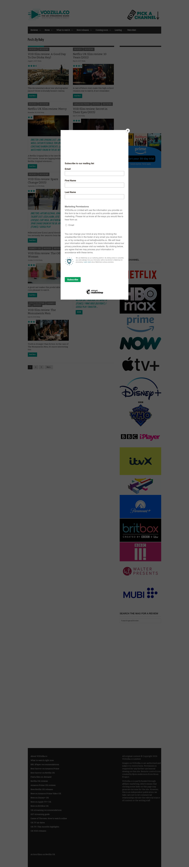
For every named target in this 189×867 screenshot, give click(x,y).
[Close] (128, 131)
